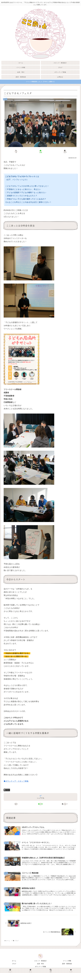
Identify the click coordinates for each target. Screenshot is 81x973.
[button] (65, 151)
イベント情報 (67, 961)
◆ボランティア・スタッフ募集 (16, 781)
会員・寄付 (40, 963)
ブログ (7, 790)
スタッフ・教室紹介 (40, 961)
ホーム (14, 961)
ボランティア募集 (40, 966)
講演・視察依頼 (67, 963)
